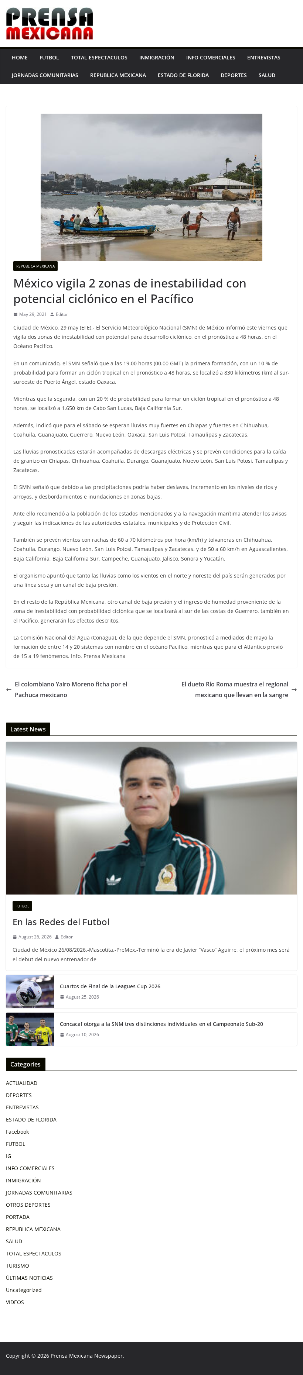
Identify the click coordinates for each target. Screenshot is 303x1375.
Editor (62, 314)
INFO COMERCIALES (210, 57)
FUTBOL (49, 57)
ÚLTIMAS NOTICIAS (29, 1277)
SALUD (267, 75)
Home (20, 57)
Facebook (17, 1131)
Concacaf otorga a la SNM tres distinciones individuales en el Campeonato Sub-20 (161, 1023)
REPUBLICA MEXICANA (118, 75)
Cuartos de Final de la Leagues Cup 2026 (110, 986)
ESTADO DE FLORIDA (183, 75)
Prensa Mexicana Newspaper (87, 1355)
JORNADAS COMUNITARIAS (45, 75)
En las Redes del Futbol (61, 922)
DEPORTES (234, 75)
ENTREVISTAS (263, 57)
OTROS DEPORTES (28, 1204)
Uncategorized (24, 1289)
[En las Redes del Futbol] (151, 818)
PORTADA (18, 1216)
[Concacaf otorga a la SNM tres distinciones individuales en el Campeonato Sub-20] (30, 1029)
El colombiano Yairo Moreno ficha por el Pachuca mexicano (71, 689)
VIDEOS (15, 1302)
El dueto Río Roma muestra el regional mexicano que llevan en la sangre (234, 689)
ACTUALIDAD (21, 1082)
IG (8, 1155)
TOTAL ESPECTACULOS (99, 57)
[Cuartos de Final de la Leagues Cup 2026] (30, 991)
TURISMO (17, 1265)
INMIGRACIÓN (156, 57)
